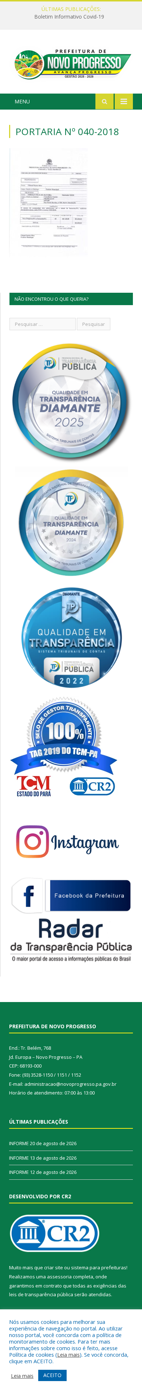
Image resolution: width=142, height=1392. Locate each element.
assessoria (59, 1276)
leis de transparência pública (41, 1294)
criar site (53, 1267)
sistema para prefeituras (98, 1267)
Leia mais (68, 1354)
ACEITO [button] (52, 1375)
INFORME (69, 16)
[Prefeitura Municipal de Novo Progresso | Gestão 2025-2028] (71, 62)
